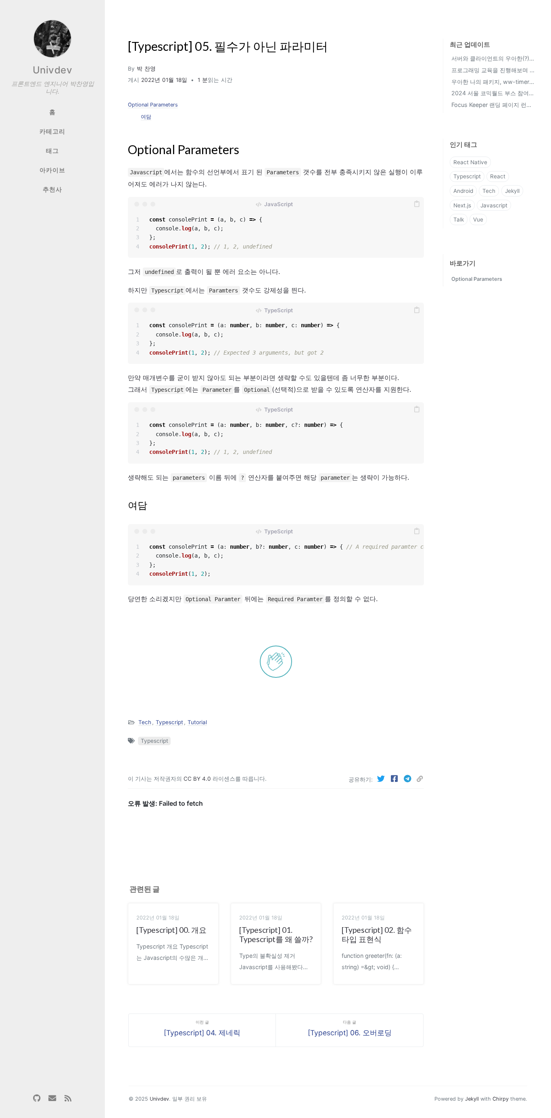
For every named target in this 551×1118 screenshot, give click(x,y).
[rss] (67, 1098)
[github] (36, 1098)
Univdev (53, 70)
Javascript (493, 205)
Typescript (169, 722)
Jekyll (512, 191)
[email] (52, 1098)
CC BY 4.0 (198, 778)
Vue (478, 219)
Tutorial (197, 722)
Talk (458, 219)
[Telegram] (408, 779)
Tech (144, 722)
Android (463, 191)
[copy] (416, 204)
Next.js (462, 205)
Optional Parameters (153, 105)
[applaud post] (276, 662)
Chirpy (501, 1099)
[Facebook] (395, 779)
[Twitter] (382, 779)
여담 (146, 117)
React (497, 176)
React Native (470, 162)
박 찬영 (146, 68)
